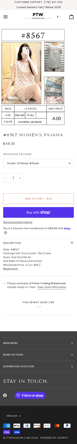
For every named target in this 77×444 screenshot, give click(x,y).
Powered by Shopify (54, 437)
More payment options (17, 222)
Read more (10, 269)
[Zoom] (7, 118)
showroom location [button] (18, 366)
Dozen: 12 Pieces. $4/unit (23, 163)
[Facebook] (5, 395)
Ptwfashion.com (18, 437)
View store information (51, 287)
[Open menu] (9, 17)
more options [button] (13, 354)
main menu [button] (10, 343)
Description (12, 243)
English (12, 415)
